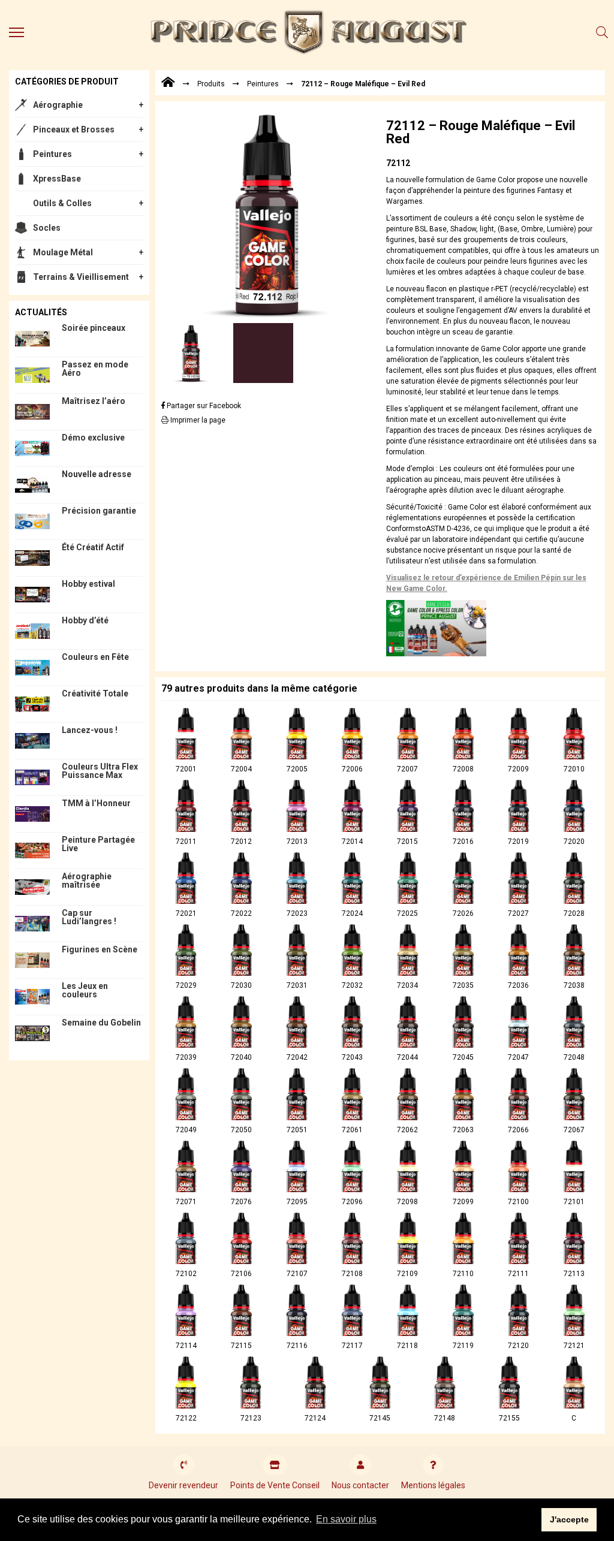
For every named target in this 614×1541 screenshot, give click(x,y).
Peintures (52, 154)
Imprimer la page (196, 420)
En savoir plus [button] (346, 1519)
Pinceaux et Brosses (74, 129)
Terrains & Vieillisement (81, 277)
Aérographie (58, 105)
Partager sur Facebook (203, 406)
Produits (211, 84)
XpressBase (57, 178)
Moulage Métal (63, 252)
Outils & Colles (62, 203)
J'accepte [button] (569, 1519)
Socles (47, 228)
